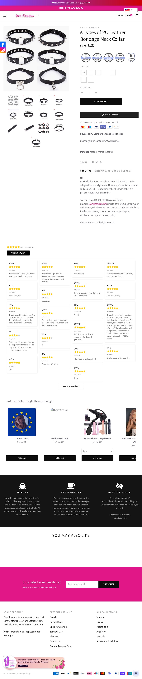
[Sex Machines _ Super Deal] (98, 422)
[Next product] (135, 434)
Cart (129, 16)
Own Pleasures (89, 27)
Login (120, 16)
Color (84, 66)
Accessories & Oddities (107, 641)
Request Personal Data (60, 646)
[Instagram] (3, 50)
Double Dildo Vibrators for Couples (33, 662)
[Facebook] (3, 44)
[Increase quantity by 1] (96, 92)
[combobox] (98, 451)
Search (53, 617)
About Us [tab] (85, 171)
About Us (54, 636)
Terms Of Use (56, 632)
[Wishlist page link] (37, 16)
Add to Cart (22, 458)
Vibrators (101, 617)
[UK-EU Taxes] (22, 422)
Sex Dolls (101, 636)
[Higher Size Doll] (60, 422)
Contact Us (55, 641)
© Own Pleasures (9, 674)
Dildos (100, 622)
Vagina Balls (102, 627)
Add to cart (100, 101)
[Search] (137, 16)
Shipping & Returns (59, 627)
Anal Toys (101, 632)
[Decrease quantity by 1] (82, 92)
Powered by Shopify (23, 674)
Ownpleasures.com (98, 204)
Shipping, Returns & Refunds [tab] (113, 171)
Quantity (86, 87)
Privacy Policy (56, 622)
